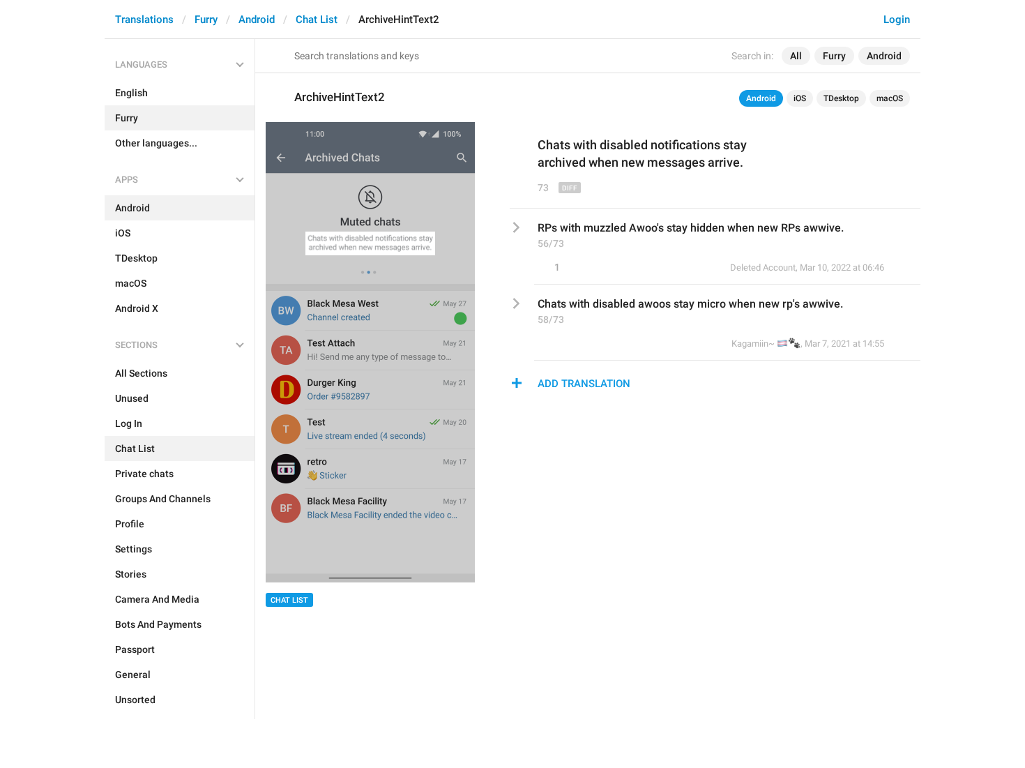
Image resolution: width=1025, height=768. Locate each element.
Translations (144, 19)
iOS (800, 98)
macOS (889, 98)
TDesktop (841, 98)
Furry (206, 19)
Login (896, 19)
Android (256, 19)
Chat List (316, 19)
